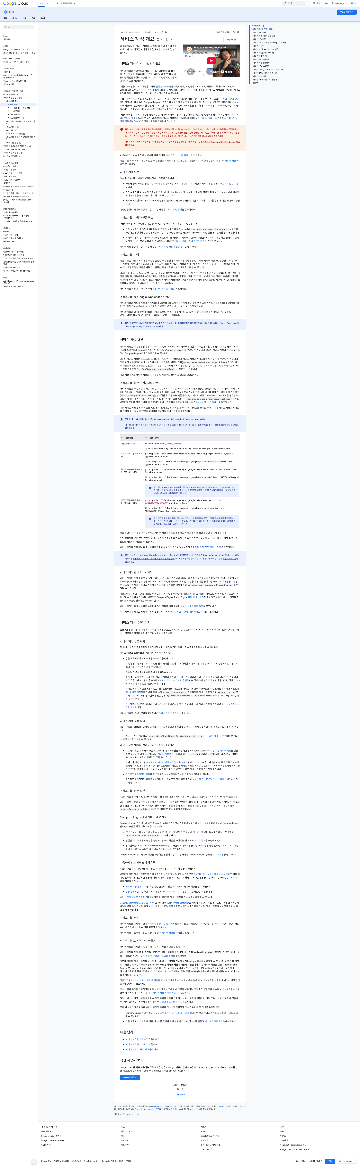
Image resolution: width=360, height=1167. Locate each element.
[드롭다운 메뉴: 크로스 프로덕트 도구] (75, 3)
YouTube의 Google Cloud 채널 (293, 1145)
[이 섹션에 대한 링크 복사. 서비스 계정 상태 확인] (147, 791)
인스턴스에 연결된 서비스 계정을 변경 (176, 1013)
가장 (233, 581)
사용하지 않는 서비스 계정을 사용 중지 (212, 874)
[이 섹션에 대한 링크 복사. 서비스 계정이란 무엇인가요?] (163, 64)
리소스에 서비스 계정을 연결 (175, 680)
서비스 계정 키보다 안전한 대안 (190, 241)
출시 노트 (125, 1140)
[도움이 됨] (234, 32)
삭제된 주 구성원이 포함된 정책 (158, 955)
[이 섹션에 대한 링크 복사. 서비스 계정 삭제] (142, 918)
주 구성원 (138, 346)
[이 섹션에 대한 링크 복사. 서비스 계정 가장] (142, 255)
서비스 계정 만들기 (168, 713)
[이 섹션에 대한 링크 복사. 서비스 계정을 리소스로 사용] (155, 572)
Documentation (135, 32)
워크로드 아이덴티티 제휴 (138, 774)
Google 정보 (46, 1161)
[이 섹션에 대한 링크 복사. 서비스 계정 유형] (142, 172)
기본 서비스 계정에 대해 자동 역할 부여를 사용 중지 (154, 559)
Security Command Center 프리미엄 (137, 903)
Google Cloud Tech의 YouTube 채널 (295, 1149)
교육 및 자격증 (206, 1149)
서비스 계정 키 (208, 118)
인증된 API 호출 (163, 86)
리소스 (43, 18)
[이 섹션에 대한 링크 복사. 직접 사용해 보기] (147, 1060)
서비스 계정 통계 (133, 886)
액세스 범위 (199, 840)
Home (122, 32)
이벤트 (283, 1136)
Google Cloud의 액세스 (207, 402)
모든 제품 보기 (47, 1131)
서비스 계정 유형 (174, 209)
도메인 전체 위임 (144, 90)
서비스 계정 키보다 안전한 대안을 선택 (215, 129)
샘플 (33, 18)
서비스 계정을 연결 (230, 99)
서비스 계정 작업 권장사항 (138, 1044)
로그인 (354, 3)
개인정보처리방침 (61, 1161)
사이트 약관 (76, 1161)
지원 (123, 1136)
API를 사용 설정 (133, 692)
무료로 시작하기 (346, 12)
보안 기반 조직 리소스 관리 (201, 136)
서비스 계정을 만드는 (136, 1039)
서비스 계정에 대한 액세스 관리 (190, 612)
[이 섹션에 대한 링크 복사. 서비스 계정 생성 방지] (147, 721)
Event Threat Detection (178, 903)
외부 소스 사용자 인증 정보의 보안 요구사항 (220, 142)
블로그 (283, 1131)
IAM (11, 12)
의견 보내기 (232, 39)
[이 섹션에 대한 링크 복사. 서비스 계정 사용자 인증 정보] (156, 218)
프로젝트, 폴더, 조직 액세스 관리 (205, 547)
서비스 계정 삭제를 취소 (164, 992)
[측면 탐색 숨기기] (34, 1162)
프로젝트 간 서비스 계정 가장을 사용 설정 (165, 762)
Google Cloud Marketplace (52, 1140)
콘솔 (318, 3)
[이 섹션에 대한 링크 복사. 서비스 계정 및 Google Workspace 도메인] (173, 297)
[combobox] (296, 3)
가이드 (15, 18)
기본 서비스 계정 (229, 559)
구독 (330, 1161)
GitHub (204, 1131)
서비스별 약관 (140, 425)
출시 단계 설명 (230, 425)
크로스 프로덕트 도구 (63, 3)
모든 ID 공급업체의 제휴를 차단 (216, 779)
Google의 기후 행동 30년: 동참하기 (116, 1161)
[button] (18, 84)
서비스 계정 (218, 854)
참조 (24, 18)
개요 (5, 18)
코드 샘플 (204, 1140)
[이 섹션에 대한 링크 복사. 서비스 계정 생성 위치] (147, 641)
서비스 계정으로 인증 (168, 754)
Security (148, 32)
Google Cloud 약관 (91, 1161)
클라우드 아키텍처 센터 (210, 1145)
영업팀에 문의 (47, 1145)
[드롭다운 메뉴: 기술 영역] (48, 3)
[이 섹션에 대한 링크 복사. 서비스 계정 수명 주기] (153, 623)
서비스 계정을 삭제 (167, 877)
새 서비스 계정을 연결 (215, 1021)
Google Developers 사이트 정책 (149, 1109)
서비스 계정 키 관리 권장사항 (179, 133)
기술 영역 (41, 3)
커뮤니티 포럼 (126, 1131)
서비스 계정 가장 (165, 288)
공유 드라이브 (201, 311)
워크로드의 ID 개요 (181, 155)
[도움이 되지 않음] (238, 32)
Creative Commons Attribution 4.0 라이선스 (166, 1106)
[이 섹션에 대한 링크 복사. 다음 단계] (136, 1032)
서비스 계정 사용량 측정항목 (133, 897)
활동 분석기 (131, 891)
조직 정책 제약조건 (213, 736)
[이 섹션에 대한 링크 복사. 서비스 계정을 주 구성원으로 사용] (161, 383)
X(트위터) (284, 1140)
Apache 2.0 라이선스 (225, 1106)
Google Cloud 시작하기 (210, 1136)
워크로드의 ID (224, 183)
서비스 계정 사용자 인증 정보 (171, 246)
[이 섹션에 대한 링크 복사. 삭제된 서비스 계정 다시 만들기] (158, 941)
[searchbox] (18, 27)
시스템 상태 (125, 1145)
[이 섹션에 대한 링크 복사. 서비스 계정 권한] (146, 339)
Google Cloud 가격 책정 (51, 1136)
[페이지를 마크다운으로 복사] (166, 39)
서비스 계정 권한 (195, 606)
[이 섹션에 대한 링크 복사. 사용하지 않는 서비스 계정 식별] (158, 863)
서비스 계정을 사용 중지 (159, 923)
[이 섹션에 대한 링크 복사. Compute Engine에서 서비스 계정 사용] (169, 817)
